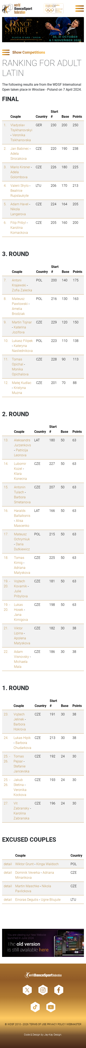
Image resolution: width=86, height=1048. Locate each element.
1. (5, 125)
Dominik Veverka (27, 872)
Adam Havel (19, 204)
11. (6, 359)
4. (5, 185)
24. (6, 737)
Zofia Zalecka (22, 290)
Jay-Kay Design (52, 1034)
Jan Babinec (19, 148)
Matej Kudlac (21, 382)
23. (6, 714)
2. (5, 148)
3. (5, 167)
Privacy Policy (56, 1024)
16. (6, 510)
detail (8, 864)
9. (5, 322)
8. (5, 298)
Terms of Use (37, 1024)
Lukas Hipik (22, 737)
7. (5, 280)
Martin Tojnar (22, 322)
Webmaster (73, 1024)
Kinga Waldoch (47, 864)
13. (6, 440)
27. (6, 803)
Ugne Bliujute (51, 899)
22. (6, 651)
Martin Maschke (27, 886)
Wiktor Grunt (24, 864)
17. (6, 534)
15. (6, 487)
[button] (43, 52)
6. (5, 222)
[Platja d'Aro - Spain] (43, 29)
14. (6, 463)
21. (6, 628)
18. (6, 557)
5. (5, 204)
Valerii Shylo (19, 185)
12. (6, 382)
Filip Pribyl (18, 222)
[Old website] (43, 943)
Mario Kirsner (20, 167)
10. (6, 340)
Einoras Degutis (26, 899)
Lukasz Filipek (22, 340)
